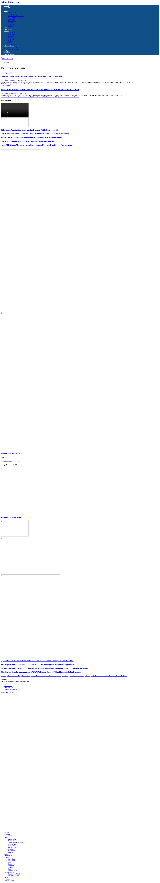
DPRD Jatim (12, 12)
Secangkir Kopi (12, 44)
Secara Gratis (28, 84)
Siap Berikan (70, 97)
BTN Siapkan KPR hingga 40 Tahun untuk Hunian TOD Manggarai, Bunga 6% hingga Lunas (37, 664)
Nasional (7, 7)
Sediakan (34, 84)
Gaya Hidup (11, 32)
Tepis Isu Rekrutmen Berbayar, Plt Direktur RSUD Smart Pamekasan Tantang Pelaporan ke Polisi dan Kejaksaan (44, 668)
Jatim (6, 11)
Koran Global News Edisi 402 (12, 454)
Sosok (10, 37)
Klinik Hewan (5, 84)
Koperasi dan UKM (14, 47)
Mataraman (11, 24)
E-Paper (6, 51)
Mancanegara (8, 29)
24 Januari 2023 (5, 97)
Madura (10, 22)
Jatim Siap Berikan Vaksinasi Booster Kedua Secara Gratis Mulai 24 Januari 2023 (40, 89)
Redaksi (6, 684)
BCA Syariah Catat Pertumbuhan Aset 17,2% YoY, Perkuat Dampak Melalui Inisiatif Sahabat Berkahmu (41, 672)
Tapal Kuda (11, 19)
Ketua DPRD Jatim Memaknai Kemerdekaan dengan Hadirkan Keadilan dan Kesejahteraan (36, 145)
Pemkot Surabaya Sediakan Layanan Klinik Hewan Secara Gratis (32, 76)
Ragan (10, 9)
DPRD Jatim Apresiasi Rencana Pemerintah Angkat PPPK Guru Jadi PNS (29, 130)
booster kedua (14, 97)
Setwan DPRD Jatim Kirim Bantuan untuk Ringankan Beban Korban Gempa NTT (33, 137)
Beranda (6, 6)
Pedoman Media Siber (10, 689)
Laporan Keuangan (13, 49)
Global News (8, 686)
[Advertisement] (56, 299)
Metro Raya (11, 14)
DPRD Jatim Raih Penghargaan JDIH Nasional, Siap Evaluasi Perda (27, 141)
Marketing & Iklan (9, 687)
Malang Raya (12, 17)
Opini (9, 42)
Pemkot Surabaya (19, 84)
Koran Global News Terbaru (11, 517)
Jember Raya (12, 21)
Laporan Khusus (9, 54)
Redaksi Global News (10, 80)
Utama (10, 73)
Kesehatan (11, 36)
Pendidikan (11, 34)
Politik (6, 27)
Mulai (48, 97)
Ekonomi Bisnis (9, 46)
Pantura (10, 26)
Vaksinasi (76, 97)
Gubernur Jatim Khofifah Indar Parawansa (30, 97)
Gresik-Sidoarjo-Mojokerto (16, 16)
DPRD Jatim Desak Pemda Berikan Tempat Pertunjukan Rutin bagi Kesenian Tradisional (35, 134)
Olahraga (7, 52)
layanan (11, 84)
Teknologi (11, 39)
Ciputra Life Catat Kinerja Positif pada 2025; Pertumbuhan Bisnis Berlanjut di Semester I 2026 (37, 661)
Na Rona (10, 41)
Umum (6, 31)
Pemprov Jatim (54, 97)
